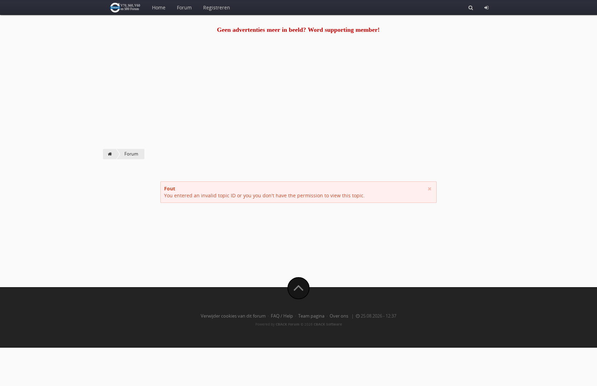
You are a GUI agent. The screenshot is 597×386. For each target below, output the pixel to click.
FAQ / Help (282, 316)
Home (158, 7)
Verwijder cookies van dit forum (233, 316)
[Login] (486, 7)
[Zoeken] (471, 7)
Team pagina (311, 316)
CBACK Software (328, 324)
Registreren (216, 7)
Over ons (339, 316)
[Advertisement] (298, 97)
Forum (184, 7)
